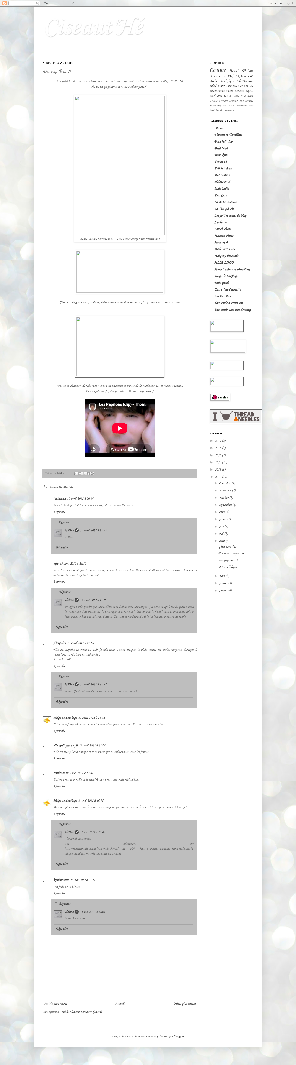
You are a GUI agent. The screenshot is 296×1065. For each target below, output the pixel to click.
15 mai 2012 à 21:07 (92, 832)
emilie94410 (60, 773)
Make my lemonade (226, 256)
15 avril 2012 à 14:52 (91, 718)
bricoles (219, 110)
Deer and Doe (245, 86)
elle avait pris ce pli (65, 746)
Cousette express (244, 91)
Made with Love (224, 249)
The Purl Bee (222, 296)
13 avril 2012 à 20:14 (80, 499)
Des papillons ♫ (228, 560)
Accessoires (218, 76)
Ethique (249, 100)
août (222, 512)
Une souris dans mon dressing (232, 310)
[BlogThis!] (80, 473)
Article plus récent (55, 1004)
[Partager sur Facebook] (88, 473)
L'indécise (220, 222)
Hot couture (222, 175)
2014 (218, 463)
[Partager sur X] (84, 473)
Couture (218, 70)
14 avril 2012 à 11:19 (93, 600)
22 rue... (219, 128)
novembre (225, 490)
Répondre (59, 512)
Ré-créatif (223, 105)
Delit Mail (221, 148)
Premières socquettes (231, 554)
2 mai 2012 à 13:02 (81, 773)
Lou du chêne (222, 229)
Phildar (247, 70)
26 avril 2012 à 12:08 (92, 746)
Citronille (231, 86)
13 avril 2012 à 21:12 (73, 564)
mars (222, 576)
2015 (218, 455)
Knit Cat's (220, 195)
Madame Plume (223, 236)
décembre (225, 483)
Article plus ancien (184, 1004)
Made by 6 (221, 243)
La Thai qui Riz (224, 209)
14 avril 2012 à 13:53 (93, 530)
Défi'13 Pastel (173, 81)
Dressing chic (236, 100)
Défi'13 (233, 76)
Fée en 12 (220, 162)
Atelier (214, 81)
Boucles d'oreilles (218, 100)
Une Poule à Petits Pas (228, 303)
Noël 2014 (216, 95)
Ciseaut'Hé (92, 27)
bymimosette (61, 880)
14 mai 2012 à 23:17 (82, 880)
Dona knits (221, 155)
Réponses (64, 522)
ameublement (217, 91)
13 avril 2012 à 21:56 (80, 643)
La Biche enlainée (225, 202)
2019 (218, 441)
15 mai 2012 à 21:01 (92, 912)
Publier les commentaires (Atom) (81, 1012)
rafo (55, 564)
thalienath (59, 499)
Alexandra (59, 643)
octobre (224, 498)
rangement (229, 110)
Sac (226, 95)
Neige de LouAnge (65, 718)
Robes (221, 86)
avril (222, 541)
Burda (229, 91)
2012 (218, 477)
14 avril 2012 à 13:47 (93, 685)
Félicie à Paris (223, 169)
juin (221, 526)
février (223, 583)
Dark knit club (230, 81)
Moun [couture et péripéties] (232, 269)
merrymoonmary (148, 1037)
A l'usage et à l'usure (241, 95)
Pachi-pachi (221, 283)
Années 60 (246, 76)
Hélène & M (222, 182)
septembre (225, 505)
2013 (218, 470)
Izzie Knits (221, 189)
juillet (223, 519)
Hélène (69, 530)
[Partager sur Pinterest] (92, 473)
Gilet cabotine (227, 547)
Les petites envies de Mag (230, 216)
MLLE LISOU (224, 263)
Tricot (234, 70)
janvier (223, 590)
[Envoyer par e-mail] (76, 473)
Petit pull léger (227, 567)
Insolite (214, 105)
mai (221, 534)
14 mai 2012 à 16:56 (90, 801)
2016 (218, 448)
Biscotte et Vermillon (227, 135)
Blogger (179, 1037)
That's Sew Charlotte (227, 290)
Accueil (119, 1004)
